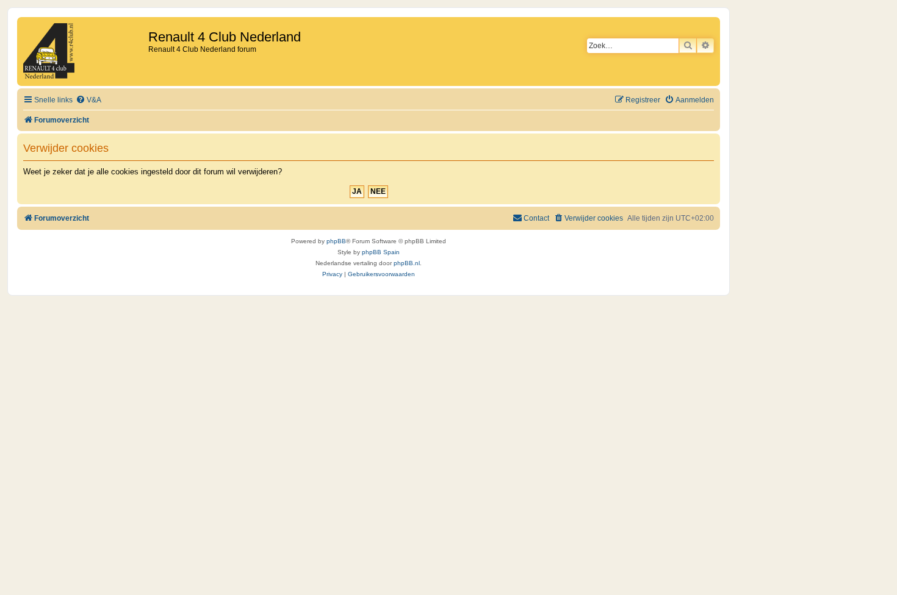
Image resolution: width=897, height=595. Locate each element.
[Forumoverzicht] (84, 51)
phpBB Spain (381, 252)
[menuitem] (88, 100)
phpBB (336, 241)
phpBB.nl (407, 263)
